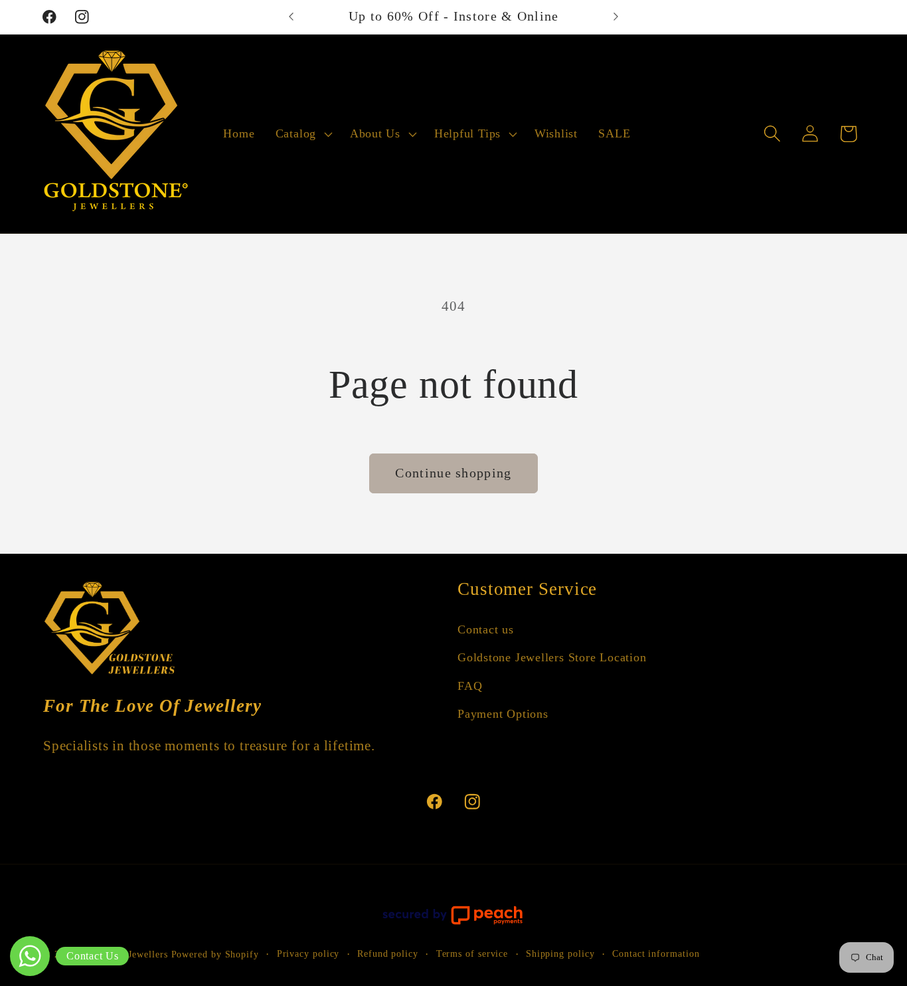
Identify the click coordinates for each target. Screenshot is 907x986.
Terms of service (472, 953)
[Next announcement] (616, 17)
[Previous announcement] (290, 17)
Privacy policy (308, 953)
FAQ (469, 686)
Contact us (485, 629)
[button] (302, 134)
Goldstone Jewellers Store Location (552, 658)
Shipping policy (560, 953)
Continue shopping (453, 473)
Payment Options (502, 713)
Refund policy (387, 953)
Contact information (655, 953)
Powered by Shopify (215, 954)
